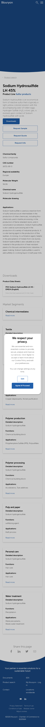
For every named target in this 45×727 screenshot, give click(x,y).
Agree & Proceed (22, 386)
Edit (22, 379)
